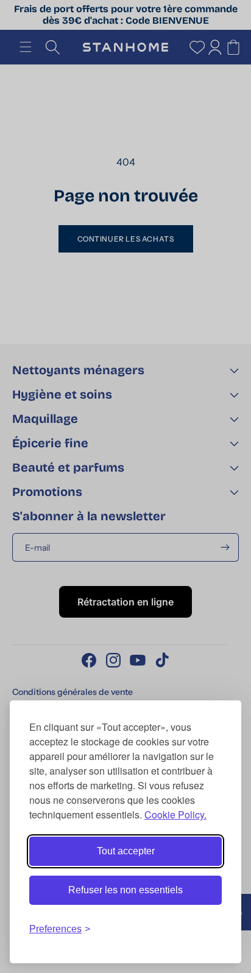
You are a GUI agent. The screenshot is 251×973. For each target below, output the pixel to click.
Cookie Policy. (175, 814)
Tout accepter (126, 851)
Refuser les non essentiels (125, 890)
